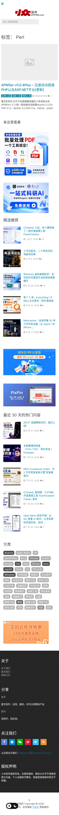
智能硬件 (19, 591)
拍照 (45, 585)
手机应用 (34, 585)
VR (27, 569)
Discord (47, 752)
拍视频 (8, 591)
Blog (23, 558)
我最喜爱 (21, 585)
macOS (8, 569)
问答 (41, 607)
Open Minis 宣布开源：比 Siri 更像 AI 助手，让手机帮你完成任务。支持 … (38, 519)
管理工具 (9, 602)
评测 (19, 607)
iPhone (36, 563)
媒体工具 (30, 580)
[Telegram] (12, 742)
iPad (26, 563)
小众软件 (19, 803)
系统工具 (16, 96)
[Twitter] (36, 742)
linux (46, 563)
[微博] (28, 742)
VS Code (37, 569)
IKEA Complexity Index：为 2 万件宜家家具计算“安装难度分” (38, 472)
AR (35, 552)
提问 (3, 711)
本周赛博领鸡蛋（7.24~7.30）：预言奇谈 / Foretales (37, 449)
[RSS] (44, 742)
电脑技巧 (17, 596)
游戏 (7, 596)
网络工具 (26, 96)
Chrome (34, 558)
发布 (3, 697)
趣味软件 (30, 607)
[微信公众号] (20, 742)
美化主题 (9, 607)
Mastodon (24, 752)
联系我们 (5, 671)
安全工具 (43, 580)
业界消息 (22, 574)
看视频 (29, 596)
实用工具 (6, 96)
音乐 (49, 607)
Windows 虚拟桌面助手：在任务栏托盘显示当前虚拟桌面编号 (39, 277)
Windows (9, 574)
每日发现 (45, 591)
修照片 (34, 574)
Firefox (46, 558)
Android (9, 552)
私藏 (38, 596)
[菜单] (3, 3)
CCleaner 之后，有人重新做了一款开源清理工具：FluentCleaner (38, 231)
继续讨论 (5, 675)
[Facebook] (4, 742)
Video (19, 569)
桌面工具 (32, 591)
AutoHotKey (11, 558)
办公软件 (46, 574)
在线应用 (17, 580)
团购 (7, 580)
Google (8, 563)
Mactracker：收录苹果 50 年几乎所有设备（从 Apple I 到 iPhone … (39, 324)
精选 (19, 602)
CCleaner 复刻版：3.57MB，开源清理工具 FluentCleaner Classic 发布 (39, 496)
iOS (18, 563)
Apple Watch (23, 552)
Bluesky (36, 752)
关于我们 (5, 668)
